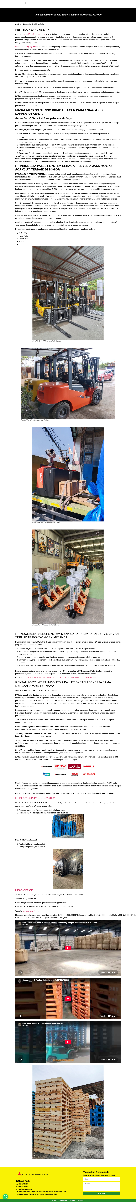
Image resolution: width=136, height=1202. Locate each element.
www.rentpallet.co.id (31, 911)
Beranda (46, 4)
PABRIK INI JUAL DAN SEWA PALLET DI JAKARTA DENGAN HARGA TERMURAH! (61, 678)
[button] (5, 1196)
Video (95, 4)
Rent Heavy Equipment (77, 4)
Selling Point (55, 4)
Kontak (116, 4)
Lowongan (108, 4)
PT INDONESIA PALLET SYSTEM (35, 798)
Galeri (89, 4)
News (101, 4)
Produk (64, 4)
